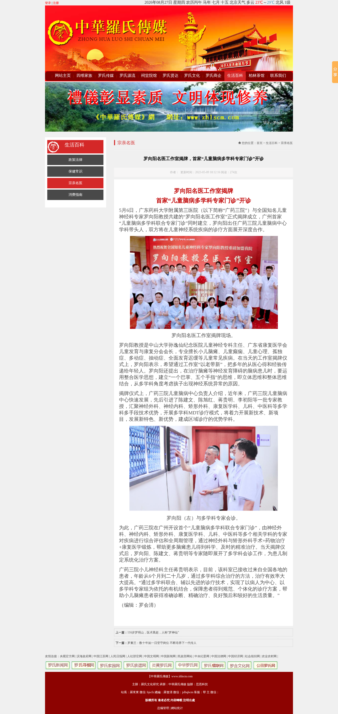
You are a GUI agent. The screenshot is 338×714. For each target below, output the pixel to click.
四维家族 (84, 75)
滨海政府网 (84, 656)
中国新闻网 (168, 656)
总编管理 (163, 708)
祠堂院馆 (149, 75)
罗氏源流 (127, 75)
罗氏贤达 (170, 75)
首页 (260, 143)
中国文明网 (151, 656)
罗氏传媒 (106, 75)
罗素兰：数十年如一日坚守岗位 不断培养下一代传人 (161, 643)
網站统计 (177, 708)
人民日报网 (117, 656)
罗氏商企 (213, 75)
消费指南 (75, 195)
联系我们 (278, 75)
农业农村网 (269, 656)
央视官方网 (67, 656)
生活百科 (235, 75)
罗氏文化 (192, 75)
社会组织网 (252, 656)
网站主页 (63, 75)
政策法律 (75, 160)
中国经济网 (235, 656)
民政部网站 (185, 656)
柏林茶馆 (257, 75)
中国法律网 (218, 656)
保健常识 (75, 171)
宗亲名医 (75, 183)
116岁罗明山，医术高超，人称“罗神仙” (153, 632)
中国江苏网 (101, 656)
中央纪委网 (201, 656)
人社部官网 (134, 656)
